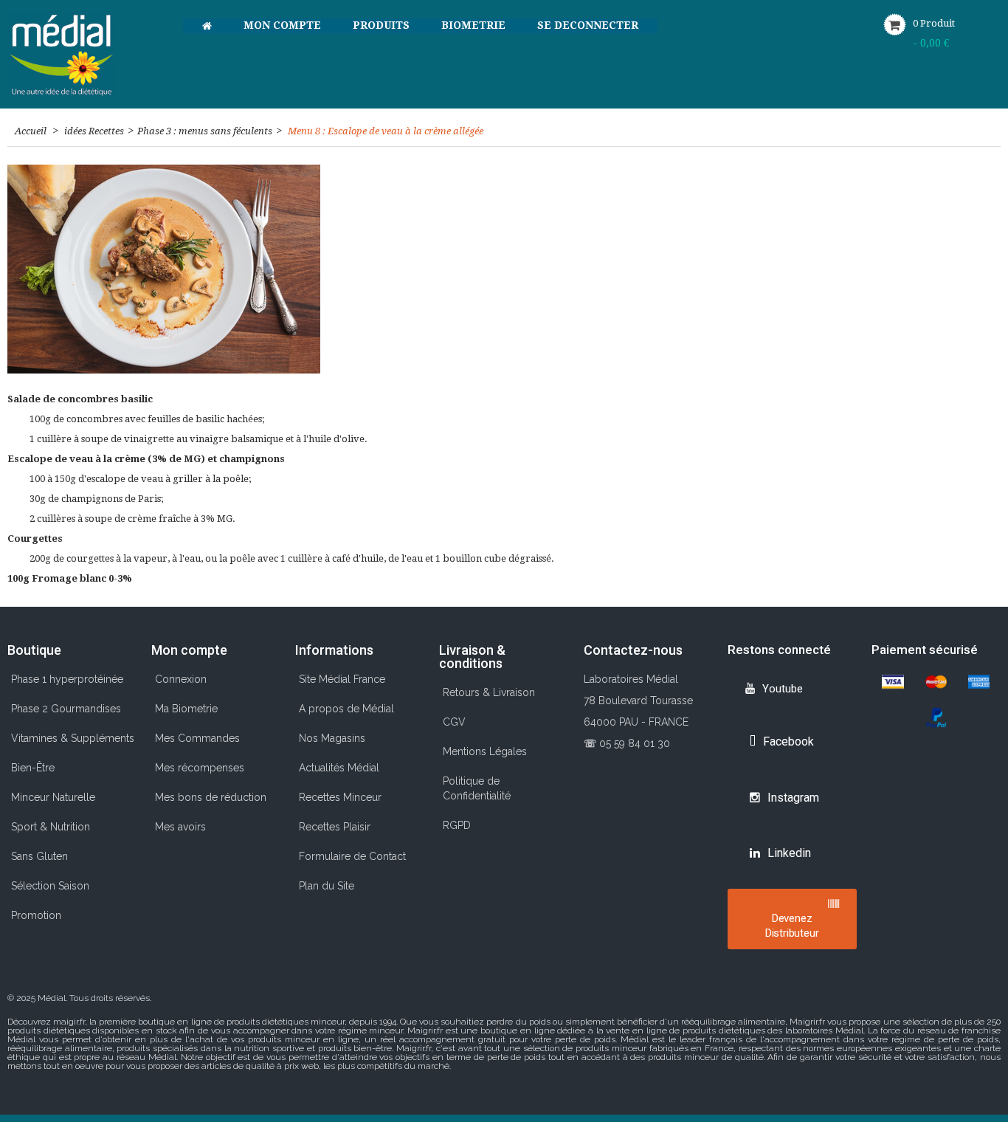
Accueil (30, 131)
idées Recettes (94, 131)
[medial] (84, 54)
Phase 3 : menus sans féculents (204, 131)
